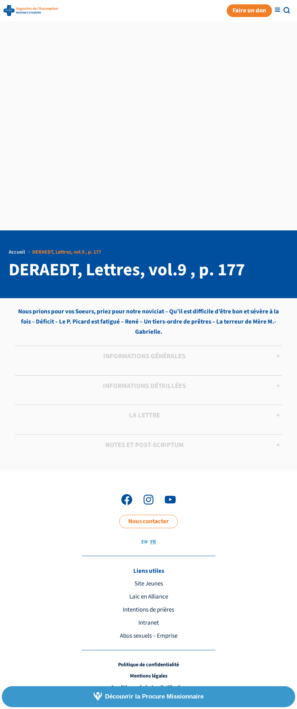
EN (144, 542)
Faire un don (249, 10)
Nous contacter (148, 521)
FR (153, 542)
